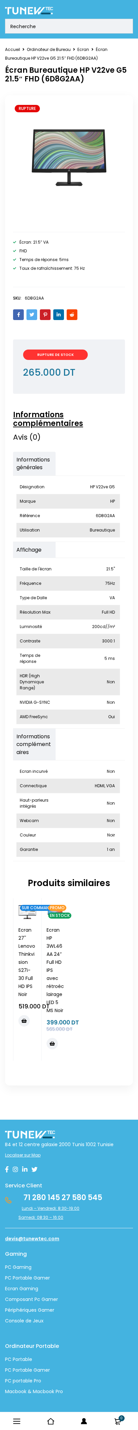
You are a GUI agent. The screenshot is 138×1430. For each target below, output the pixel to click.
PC (8, 1370)
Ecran (83, 49)
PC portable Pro (23, 1380)
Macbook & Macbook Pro (34, 1391)
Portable (21, 1370)
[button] (24, 1021)
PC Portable (18, 1359)
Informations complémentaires (48, 419)
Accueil (12, 49)
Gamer (41, 1370)
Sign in (84, 1421)
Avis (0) (27, 437)
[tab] (65, 419)
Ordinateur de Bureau (49, 49)
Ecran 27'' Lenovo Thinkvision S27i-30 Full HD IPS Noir (26, 962)
